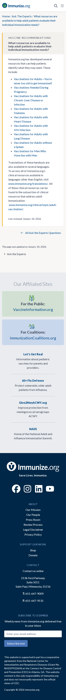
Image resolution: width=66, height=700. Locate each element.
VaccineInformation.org (33, 307)
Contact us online (33, 571)
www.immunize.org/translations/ (28, 183)
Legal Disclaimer (33, 529)
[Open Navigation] (61, 5)
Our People (33, 514)
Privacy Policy (33, 534)
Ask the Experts (16, 254)
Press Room (33, 519)
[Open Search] (55, 5)
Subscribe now (16, 643)
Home (6, 16)
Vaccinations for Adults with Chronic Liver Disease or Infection (31, 100)
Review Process (33, 524)
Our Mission (33, 509)
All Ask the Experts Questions (43, 232)
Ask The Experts (22, 16)
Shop (33, 550)
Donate (33, 555)
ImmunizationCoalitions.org (33, 335)
